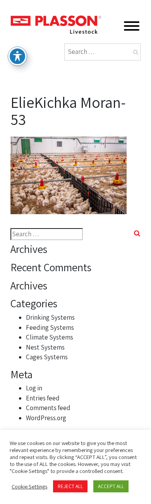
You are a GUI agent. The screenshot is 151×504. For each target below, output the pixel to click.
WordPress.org (46, 418)
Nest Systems (45, 347)
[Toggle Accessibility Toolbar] (17, 56)
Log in (34, 388)
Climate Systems (49, 337)
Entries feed (43, 398)
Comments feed (48, 408)
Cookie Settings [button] (29, 486)
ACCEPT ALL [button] (111, 486)
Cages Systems (47, 357)
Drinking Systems (50, 317)
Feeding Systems (50, 327)
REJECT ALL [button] (70, 486)
